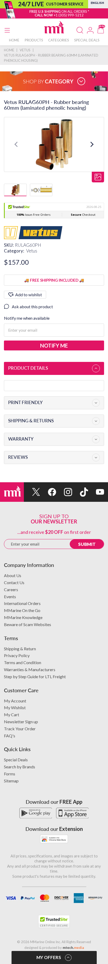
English (97, 2)
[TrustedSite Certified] (54, 921)
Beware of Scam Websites (27, 624)
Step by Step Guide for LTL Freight (35, 676)
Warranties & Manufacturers (29, 669)
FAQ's (9, 735)
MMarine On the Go (22, 610)
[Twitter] (32, 492)
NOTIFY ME (54, 345)
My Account (15, 700)
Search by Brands (19, 766)
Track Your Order (20, 728)
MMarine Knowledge (23, 617)
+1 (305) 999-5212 (69, 15)
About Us (12, 575)
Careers (11, 589)
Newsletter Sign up (21, 721)
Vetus (31, 251)
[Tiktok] (80, 492)
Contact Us (14, 582)
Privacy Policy (17, 655)
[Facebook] (48, 492)
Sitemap (11, 780)
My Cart (11, 714)
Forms (9, 773)
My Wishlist (15, 707)
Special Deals (16, 759)
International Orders (22, 603)
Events (10, 596)
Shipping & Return (20, 648)
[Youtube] (96, 492)
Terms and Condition (22, 662)
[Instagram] (64, 492)
